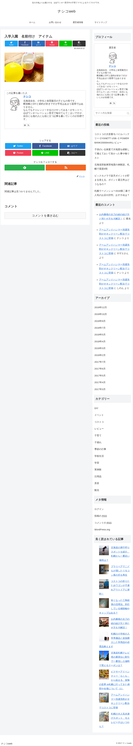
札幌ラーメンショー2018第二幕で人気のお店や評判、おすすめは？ (112, 193)
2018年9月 (100, 321)
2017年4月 (100, 382)
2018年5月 (100, 334)
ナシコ (27, 96)
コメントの (103, 522)
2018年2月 (100, 355)
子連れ (97, 442)
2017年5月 (100, 375)
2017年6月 (100, 368)
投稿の (100, 516)
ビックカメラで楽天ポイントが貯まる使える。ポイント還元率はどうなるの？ (111, 179)
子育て (97, 435)
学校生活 (99, 456)
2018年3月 (100, 348)
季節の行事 (100, 449)
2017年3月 (100, 389)
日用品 (97, 476)
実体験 (97, 469)
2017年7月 (100, 362)
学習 (96, 462)
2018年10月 (100, 314)
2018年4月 (100, 341)
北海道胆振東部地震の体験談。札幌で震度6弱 (111, 166)
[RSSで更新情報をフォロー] (28, 125)
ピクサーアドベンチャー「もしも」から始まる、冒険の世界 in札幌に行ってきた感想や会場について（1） (114, 680)
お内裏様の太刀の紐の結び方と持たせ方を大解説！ (120, 623)
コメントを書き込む (45, 215)
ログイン (99, 509)
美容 (96, 483)
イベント (99, 415)
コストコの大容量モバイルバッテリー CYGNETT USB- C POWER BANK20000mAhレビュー (111, 138)
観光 (96, 490)
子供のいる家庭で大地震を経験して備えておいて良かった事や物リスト (111, 153)
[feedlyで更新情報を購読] (24, 125)
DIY (96, 408)
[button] (128, 113)
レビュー (99, 428)
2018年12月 (100, 307)
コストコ (99, 422)
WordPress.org (102, 529)
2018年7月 (100, 328)
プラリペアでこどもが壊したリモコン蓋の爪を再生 (120, 570)
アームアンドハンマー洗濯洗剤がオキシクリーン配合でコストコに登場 (114, 233)
